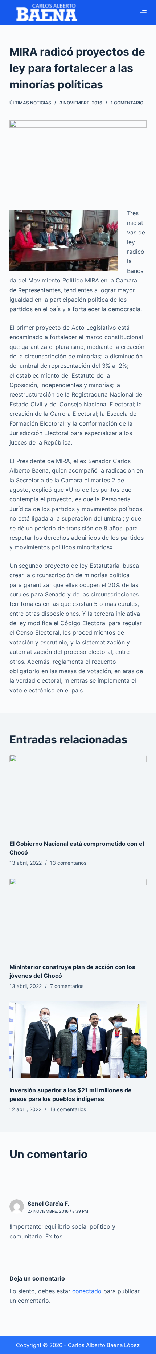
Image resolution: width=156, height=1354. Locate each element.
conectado (87, 1291)
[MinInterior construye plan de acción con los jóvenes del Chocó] (78, 916)
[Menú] (143, 12)
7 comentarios (66, 986)
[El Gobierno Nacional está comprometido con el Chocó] (78, 793)
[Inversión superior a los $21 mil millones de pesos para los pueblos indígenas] (78, 1039)
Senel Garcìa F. (48, 1203)
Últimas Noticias (30, 102)
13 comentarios (68, 863)
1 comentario (127, 102)
